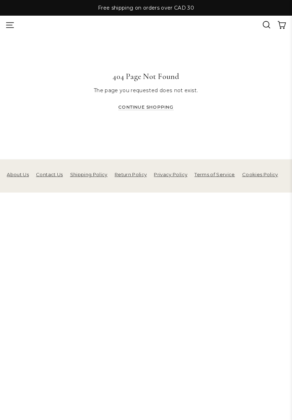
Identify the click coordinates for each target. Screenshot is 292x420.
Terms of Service (214, 174)
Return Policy (131, 174)
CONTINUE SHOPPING (145, 107)
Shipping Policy (89, 174)
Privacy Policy (170, 174)
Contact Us (49, 174)
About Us (18, 174)
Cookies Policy (260, 174)
